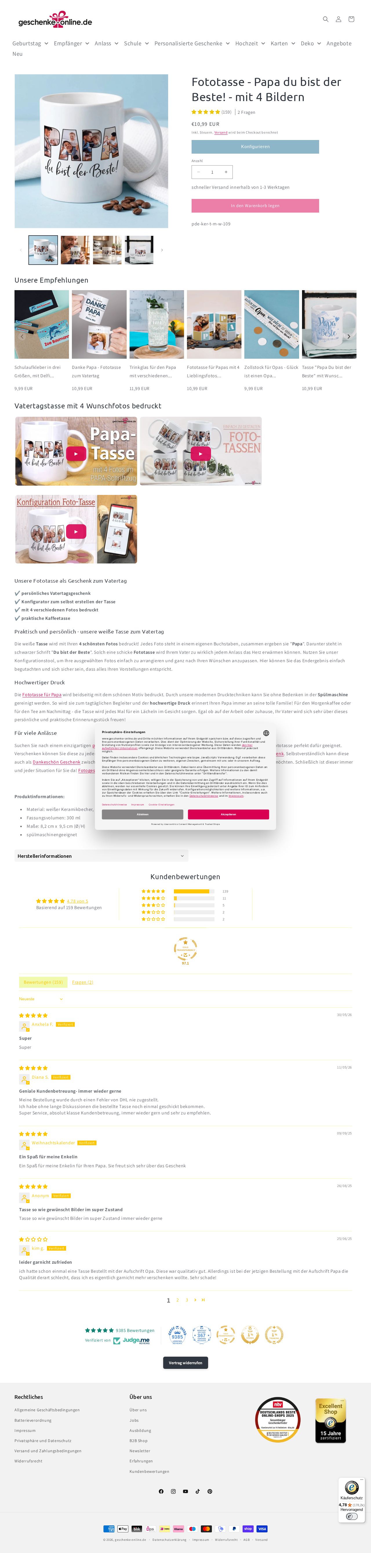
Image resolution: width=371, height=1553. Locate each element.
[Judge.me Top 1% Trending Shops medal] (274, 1335)
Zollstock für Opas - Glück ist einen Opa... (271, 371)
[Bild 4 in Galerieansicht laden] (139, 250)
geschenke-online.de (130, 1540)
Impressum (25, 1430)
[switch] (352, 1516)
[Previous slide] (22, 336)
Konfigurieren (255, 146)
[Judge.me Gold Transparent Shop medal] (185, 948)
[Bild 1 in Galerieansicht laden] (43, 250)
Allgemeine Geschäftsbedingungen (47, 1409)
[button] (325, 19)
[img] (33, 1015)
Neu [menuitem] (17, 54)
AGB (246, 1540)
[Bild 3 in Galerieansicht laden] (107, 250)
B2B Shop (139, 1440)
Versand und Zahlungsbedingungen (48, 1450)
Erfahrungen (141, 1461)
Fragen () (82, 982)
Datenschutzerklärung (169, 1540)
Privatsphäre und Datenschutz (43, 1440)
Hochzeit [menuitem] (246, 43)
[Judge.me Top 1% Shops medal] (250, 1335)
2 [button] (178, 1300)
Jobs (134, 1420)
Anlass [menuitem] (103, 43)
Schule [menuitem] (133, 43)
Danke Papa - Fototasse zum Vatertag (96, 371)
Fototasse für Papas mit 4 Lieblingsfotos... (213, 371)
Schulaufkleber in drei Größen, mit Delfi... (37, 371)
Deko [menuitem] (307, 43)
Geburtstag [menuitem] (26, 43)
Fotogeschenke (94, 770)
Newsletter (140, 1450)
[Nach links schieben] (20, 250)
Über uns (138, 1409)
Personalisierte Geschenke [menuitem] (188, 43)
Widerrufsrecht (28, 1461)
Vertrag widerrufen (185, 1362)
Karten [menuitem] (279, 43)
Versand (221, 132)
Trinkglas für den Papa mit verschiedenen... (153, 371)
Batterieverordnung (33, 1420)
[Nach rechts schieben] (162, 250)
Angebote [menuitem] (339, 43)
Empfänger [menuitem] (68, 43)
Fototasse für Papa (41, 695)
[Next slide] (349, 336)
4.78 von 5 (77, 901)
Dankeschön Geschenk (56, 762)
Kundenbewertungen (149, 1471)
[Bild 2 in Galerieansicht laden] (75, 250)
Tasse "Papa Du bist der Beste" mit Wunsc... (326, 371)
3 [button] (187, 1300)
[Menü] (361, 1480)
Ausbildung (140, 1430)
